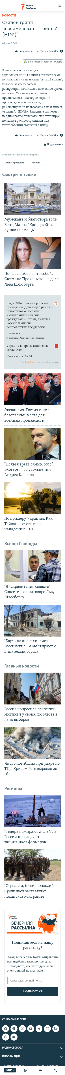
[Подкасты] (5, 1037)
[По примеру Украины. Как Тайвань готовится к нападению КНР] (32, 498)
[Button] (23, 51)
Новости (9, 15)
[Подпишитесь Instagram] (47, 1028)
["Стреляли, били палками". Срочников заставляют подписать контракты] (32, 865)
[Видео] (40, 1070)
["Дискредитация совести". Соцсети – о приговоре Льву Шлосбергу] (32, 566)
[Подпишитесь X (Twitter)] (22, 1028)
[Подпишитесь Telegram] (39, 1028)
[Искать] (55, 1070)
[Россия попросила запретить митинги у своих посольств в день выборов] (32, 688)
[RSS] (55, 1028)
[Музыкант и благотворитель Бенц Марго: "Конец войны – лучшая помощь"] (32, 199)
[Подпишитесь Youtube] (30, 1028)
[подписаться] (13, 1037)
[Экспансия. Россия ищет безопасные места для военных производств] (32, 389)
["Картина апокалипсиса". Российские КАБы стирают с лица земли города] (32, 621)
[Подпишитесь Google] (5, 1028)
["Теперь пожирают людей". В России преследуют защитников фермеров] (32, 811)
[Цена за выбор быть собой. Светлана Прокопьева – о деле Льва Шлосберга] (32, 253)
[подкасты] (25, 1070)
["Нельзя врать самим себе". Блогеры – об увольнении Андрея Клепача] (32, 444)
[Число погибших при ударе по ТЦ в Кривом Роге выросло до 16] (32, 743)
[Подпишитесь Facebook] (13, 1028)
